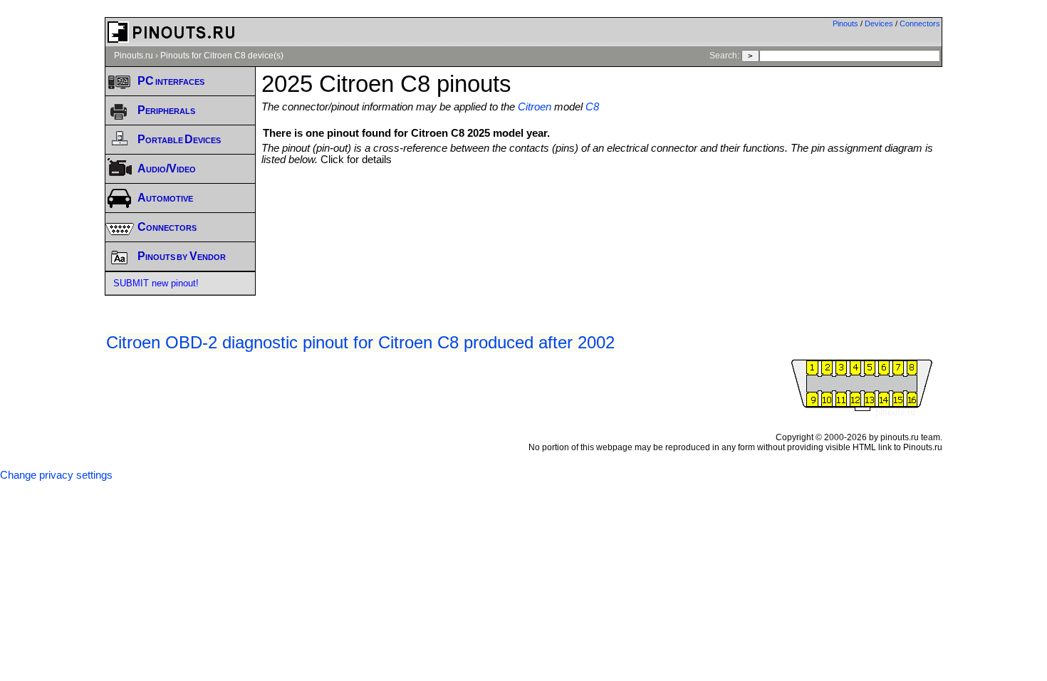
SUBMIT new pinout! (156, 283)
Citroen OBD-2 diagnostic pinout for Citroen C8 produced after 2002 (360, 342)
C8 (592, 107)
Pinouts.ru (133, 56)
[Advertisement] (602, 204)
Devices (879, 23)
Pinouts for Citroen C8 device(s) (221, 56)
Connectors (920, 23)
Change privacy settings (56, 475)
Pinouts (845, 23)
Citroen (534, 107)
